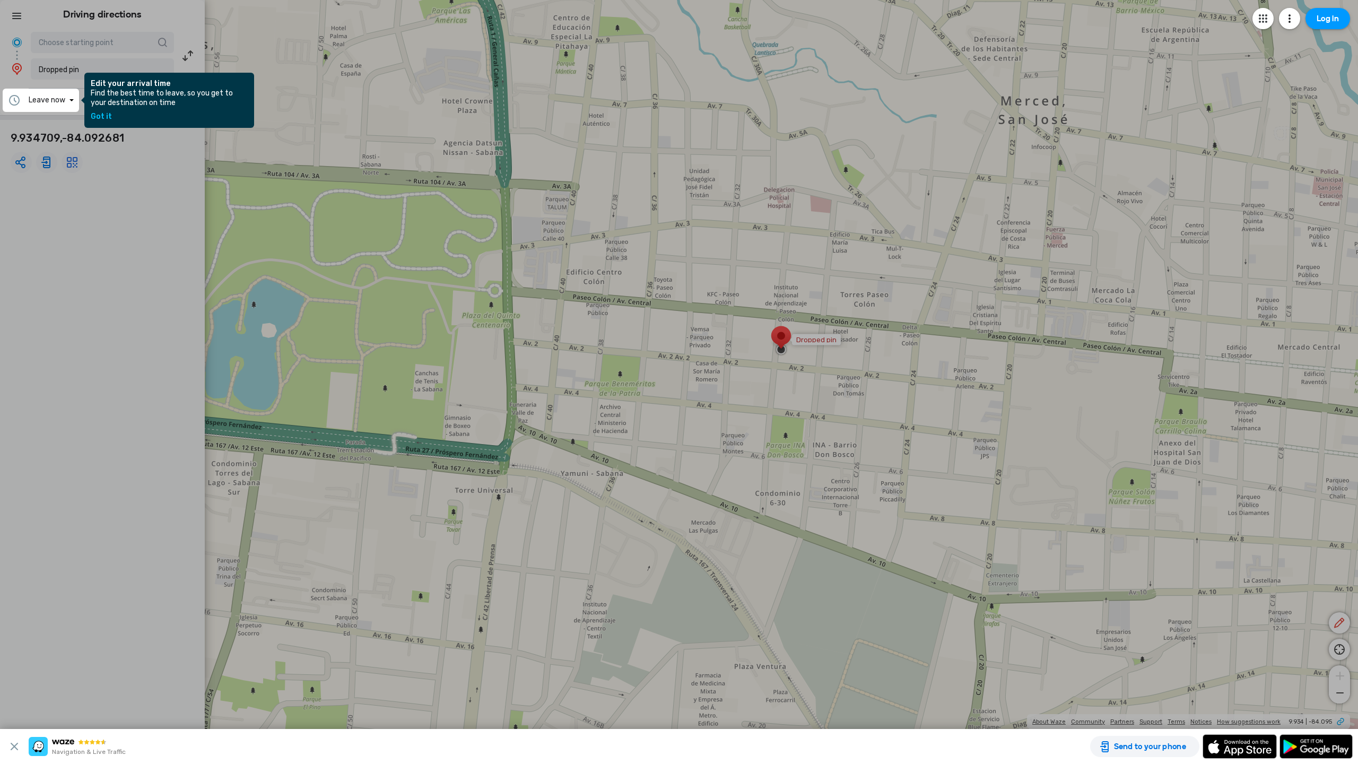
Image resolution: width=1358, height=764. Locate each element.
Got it (101, 116)
